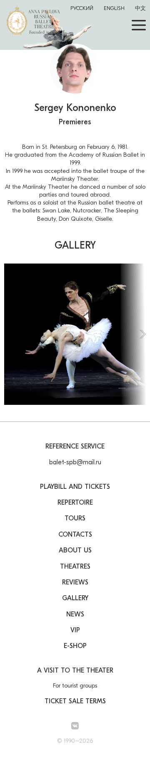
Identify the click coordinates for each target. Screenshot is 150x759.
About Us (75, 550)
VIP (75, 630)
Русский (81, 8)
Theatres (75, 566)
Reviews (75, 582)
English (114, 8)
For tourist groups (75, 685)
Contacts (75, 534)
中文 (140, 8)
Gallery (75, 598)
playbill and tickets (75, 486)
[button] (133, 334)
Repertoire (75, 502)
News (75, 614)
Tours (75, 518)
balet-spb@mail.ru (75, 462)
